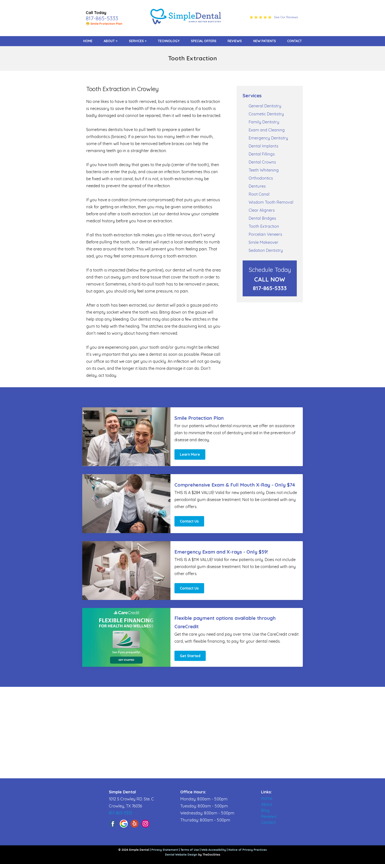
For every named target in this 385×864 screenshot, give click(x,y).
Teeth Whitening (264, 170)
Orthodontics (261, 178)
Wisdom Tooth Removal (271, 202)
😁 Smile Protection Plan (104, 23)
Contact (294, 41)
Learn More (190, 454)
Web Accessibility (213, 850)
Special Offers (203, 41)
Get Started (190, 656)
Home (87, 41)
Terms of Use (189, 850)
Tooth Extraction (264, 226)
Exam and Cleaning (267, 129)
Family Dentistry (264, 121)
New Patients (264, 41)
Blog (265, 810)
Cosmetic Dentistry (266, 113)
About (109, 41)
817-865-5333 (102, 18)
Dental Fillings (262, 154)
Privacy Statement (164, 850)
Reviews (235, 41)
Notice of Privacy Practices (247, 850)
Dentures (257, 186)
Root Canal (259, 194)
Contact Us (189, 521)
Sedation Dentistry (266, 250)
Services (136, 41)
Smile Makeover (263, 242)
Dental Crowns (262, 162)
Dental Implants (263, 145)
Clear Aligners (262, 210)
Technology (169, 41)
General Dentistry (265, 105)
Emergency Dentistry (268, 137)
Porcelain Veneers (265, 234)
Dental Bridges (262, 218)
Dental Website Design (181, 854)
